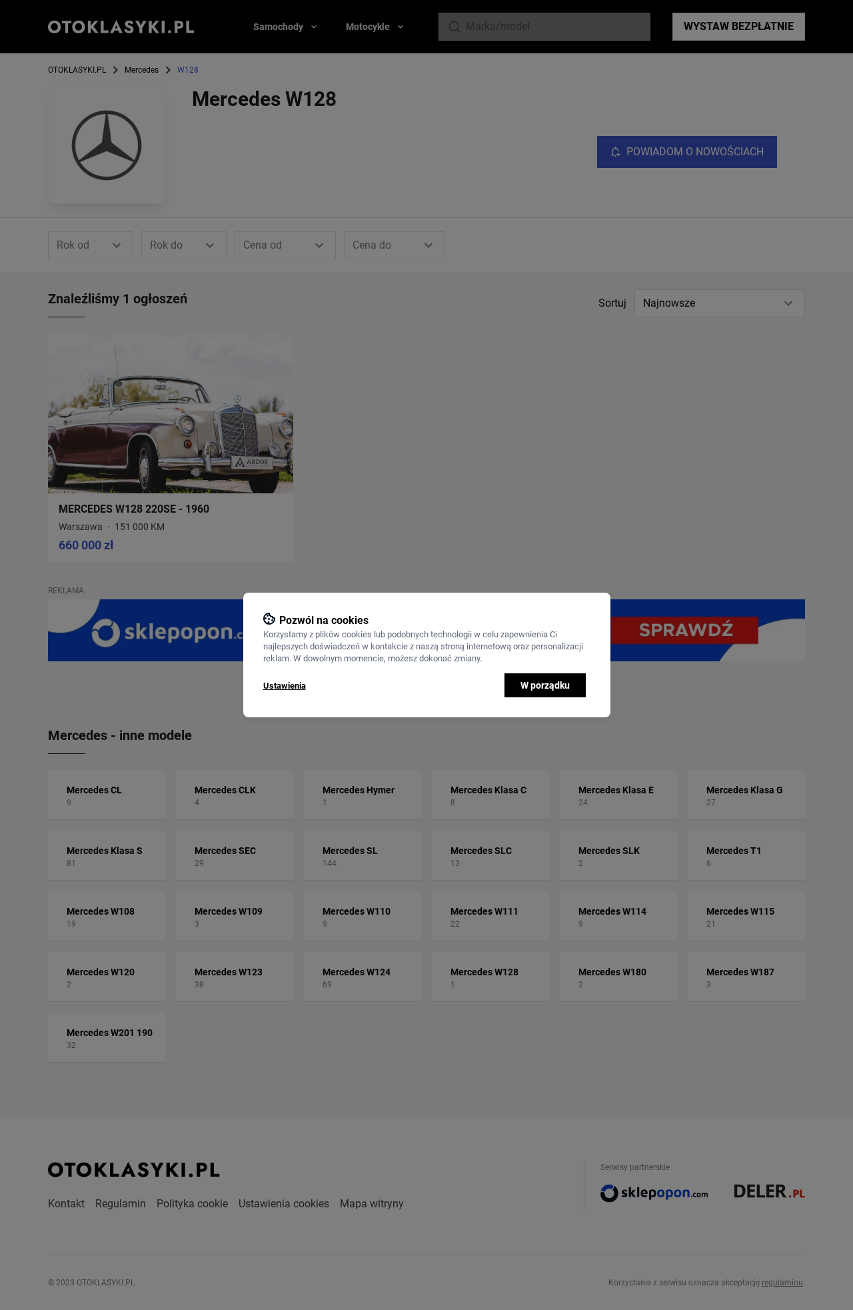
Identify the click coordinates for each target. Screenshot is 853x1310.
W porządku (545, 685)
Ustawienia (284, 686)
